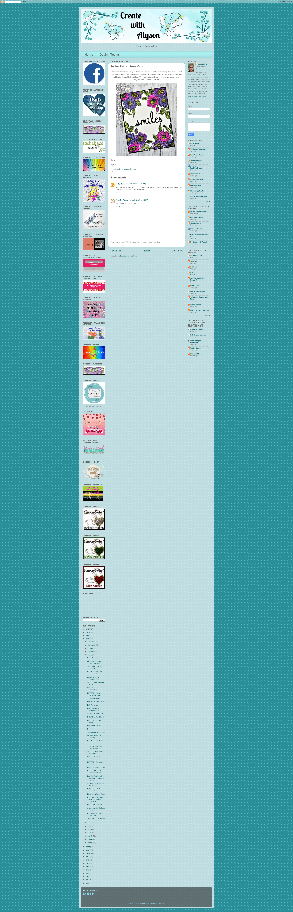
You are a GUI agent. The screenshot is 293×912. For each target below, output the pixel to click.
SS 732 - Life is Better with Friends (95, 752)
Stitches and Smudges (198, 149)
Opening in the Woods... (95, 714)
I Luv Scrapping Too (197, 191)
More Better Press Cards (96, 794)
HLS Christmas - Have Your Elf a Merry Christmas (95, 799)
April (89, 833)
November (91, 645)
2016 (88, 867)
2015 (88, 870)
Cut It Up (193, 267)
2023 (88, 639)
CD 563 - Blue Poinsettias (92, 689)
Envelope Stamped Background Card (94, 772)
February (91, 839)
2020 (88, 853)
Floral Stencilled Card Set (96, 767)
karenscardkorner (196, 185)
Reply (118, 193)
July (89, 823)
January (90, 843)
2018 (88, 860)
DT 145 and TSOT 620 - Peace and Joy (96, 742)
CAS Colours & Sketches (198, 335)
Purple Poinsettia (93, 658)
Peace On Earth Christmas (199, 310)
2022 (88, 847)
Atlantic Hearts (195, 223)
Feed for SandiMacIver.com (196, 167)
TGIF (192, 272)
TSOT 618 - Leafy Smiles (96, 819)
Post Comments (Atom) (128, 256)
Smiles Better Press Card (96, 732)
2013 (88, 876)
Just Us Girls (194, 286)
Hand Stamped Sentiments (195, 341)
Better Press (120, 172)
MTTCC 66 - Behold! (94, 805)
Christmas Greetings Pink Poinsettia (94, 662)
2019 (88, 857)
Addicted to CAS (196, 255)
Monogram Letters (94, 725)
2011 (87, 883)
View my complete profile (197, 97)
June (89, 826)
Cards (128, 172)
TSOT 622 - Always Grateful (94, 667)
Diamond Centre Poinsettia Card (93, 709)
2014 (88, 873)
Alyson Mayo (123, 169)
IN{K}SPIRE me (195, 354)
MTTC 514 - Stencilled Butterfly (95, 763)
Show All (207, 201)
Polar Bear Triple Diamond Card (93, 678)
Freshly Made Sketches (198, 212)
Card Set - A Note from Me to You (95, 784)
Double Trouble (195, 305)
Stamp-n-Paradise (196, 179)
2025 (88, 632)
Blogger (161, 903)
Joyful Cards (91, 729)
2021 (88, 850)
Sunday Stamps (195, 348)
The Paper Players (196, 329)
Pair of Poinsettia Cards (95, 702)
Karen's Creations (196, 155)
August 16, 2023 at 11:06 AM (139, 200)
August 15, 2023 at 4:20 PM (136, 184)
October (91, 648)
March (90, 836)
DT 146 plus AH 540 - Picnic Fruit (95, 673)
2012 (88, 880)
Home (89, 54)
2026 (88, 629)
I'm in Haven (194, 143)
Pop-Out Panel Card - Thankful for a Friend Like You (95, 778)
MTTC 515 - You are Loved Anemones (94, 694)
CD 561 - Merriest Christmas (93, 758)
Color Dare (194, 261)
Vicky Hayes (120, 184)
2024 (88, 635)
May (89, 829)
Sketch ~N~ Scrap (196, 217)
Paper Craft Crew (196, 229)
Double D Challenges (197, 291)
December (92, 642)
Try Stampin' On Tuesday (199, 242)
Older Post (177, 250)
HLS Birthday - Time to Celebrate (95, 814)
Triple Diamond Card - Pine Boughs (95, 747)
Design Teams (109, 54)
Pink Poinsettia (92, 705)
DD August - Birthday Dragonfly (95, 790)
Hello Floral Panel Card (95, 717)
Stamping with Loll (196, 174)
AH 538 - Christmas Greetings (94, 736)
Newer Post (116, 250)
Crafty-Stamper (195, 160)
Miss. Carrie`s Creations (198, 196)
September (92, 652)
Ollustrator (145, 903)
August (90, 655)
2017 (88, 863)
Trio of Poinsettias (93, 698)
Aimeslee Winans (122, 200)
